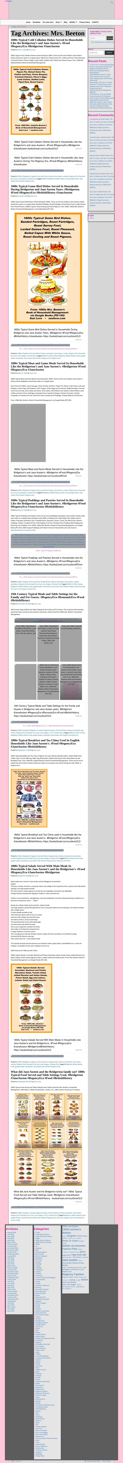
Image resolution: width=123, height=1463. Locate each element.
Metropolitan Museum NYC (74, 1267)
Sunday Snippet (40, 1426)
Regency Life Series (63, 861)
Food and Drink (42, 176)
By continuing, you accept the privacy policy (106, 42)
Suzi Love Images (20, 179)
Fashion (38, 1309)
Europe (52, 730)
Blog (65, 22)
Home (28, 22)
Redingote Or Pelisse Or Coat (73, 1269)
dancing (38, 1287)
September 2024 (13, 1277)
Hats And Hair (78, 1254)
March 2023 (11, 1307)
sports (37, 1422)
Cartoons (64, 1238)
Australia (25, 730)
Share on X (78, 148)
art (36, 1246)
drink (76, 858)
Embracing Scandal (42, 1299)
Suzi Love (93, 192)
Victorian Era (31, 179)
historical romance (67, 1257)
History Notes (40, 1336)
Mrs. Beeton (20, 181)
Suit (36, 1424)
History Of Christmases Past (45, 1338)
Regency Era (73, 176)
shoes (37, 1415)
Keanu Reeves (40, 1348)
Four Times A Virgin (42, 1315)
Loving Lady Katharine (43, 1358)
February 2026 (12, 1244)
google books (74, 179)
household (49, 353)
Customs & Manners (42, 1285)
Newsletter (36, 22)
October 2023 (12, 1297)
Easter (37, 1295)
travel (37, 1440)
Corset (37, 1281)
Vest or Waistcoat (41, 1446)
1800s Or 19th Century (50, 356)
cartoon (38, 1266)
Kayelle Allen (94, 155)
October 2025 (12, 1252)
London (65, 176)
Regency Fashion (41, 1391)
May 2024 (10, 1285)
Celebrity (38, 1268)
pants (37, 1372)
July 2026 (10, 1234)
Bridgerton (26, 176)
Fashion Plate (69, 1249)
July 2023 (10, 1303)
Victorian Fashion (41, 1450)
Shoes (84, 1279)
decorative (78, 1238)
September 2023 (13, 1299)
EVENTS (95, 22)
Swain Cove (39, 1436)
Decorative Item (40, 1291)
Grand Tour (39, 1326)
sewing (37, 1411)
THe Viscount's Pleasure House (46, 1438)
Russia (37, 1403)
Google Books (45, 582)
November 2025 (12, 1250)
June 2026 (11, 1236)
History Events (40, 1334)
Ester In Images (40, 1303)
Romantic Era (33, 584)
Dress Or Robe (40, 1293)
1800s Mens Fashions (43, 1240)
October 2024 (12, 1276)
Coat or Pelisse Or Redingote (45, 1277)
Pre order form (48, 22)
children (38, 1272)
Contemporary (40, 1279)
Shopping (38, 1417)
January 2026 (12, 1246)
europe (64, 1243)
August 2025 (11, 1256)
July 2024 (10, 1281)
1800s (20, 176)
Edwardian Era (40, 1297)
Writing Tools (39, 1456)
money (37, 1364)
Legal (37, 1352)
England (33, 176)
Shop (58, 22)
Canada (40, 730)
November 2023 (12, 1295)
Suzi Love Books (41, 1430)
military (37, 1362)
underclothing (40, 1444)
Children (38, 1273)
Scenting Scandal (41, 1407)
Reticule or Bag (40, 1395)
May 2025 (10, 1262)
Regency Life (56, 358)
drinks (62, 493)
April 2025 (10, 1264)
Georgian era (65, 1252)
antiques (64, 1236)
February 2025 (12, 1268)
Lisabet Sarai (94, 173)
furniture (38, 1319)
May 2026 (10, 1238)
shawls (78, 1280)
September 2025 (13, 1254)
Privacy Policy (84, 22)
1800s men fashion (70, 1226)
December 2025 (12, 1248)
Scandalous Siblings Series (44, 1405)
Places (37, 1379)
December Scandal (42, 1289)
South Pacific (39, 1419)
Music (37, 1368)
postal (37, 1383)
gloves (82, 1252)
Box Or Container (41, 1256)
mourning (38, 1366)
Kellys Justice (40, 1350)
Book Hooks (39, 1254)
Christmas (38, 1276)
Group (37, 1328)
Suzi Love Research (76, 1218)
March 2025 (11, 1266)
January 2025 (12, 1270)
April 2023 (10, 1305)
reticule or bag (78, 1277)
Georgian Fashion (41, 1323)
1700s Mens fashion (42, 1234)
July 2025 (10, 1258)
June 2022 (11, 1309)
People (37, 1377)
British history (59, 179)
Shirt (37, 1413)
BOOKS (72, 22)
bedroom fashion (41, 1252)
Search (90, 49)
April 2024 (10, 1287)
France (37, 1317)
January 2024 (12, 1293)
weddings (38, 1454)
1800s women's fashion (43, 1242)
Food (67, 179)
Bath (37, 1250)
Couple (37, 1283)
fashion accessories (42, 1311)
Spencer (38, 1420)
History (50, 176)
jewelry (80, 1260)
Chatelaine (39, 1270)
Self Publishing (40, 1409)
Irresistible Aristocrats (42, 1344)
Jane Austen (58, 176)
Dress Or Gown (70, 1240)
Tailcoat (79, 1284)
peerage (38, 1375)
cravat (74, 1238)
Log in (92, 218)
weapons (38, 1452)
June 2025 (11, 1260)
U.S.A (51, 733)
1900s (37, 1244)
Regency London (67, 1277)
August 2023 (11, 1301)
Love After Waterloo (42, 1356)
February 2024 (12, 1291)
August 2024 (11, 1279)
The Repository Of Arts (68, 1286)
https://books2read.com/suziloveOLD (23, 530)
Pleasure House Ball (42, 1381)
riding (37, 1397)
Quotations (14, 584)
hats (36, 1330)
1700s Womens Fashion (43, 1236)
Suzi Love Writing (41, 1434)
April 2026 (10, 1240)
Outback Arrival (40, 1370)
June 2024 (11, 1283)
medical (38, 1360)
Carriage (38, 1264)
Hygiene (38, 1342)
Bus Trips (38, 1260)
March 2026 (11, 1242)
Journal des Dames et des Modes (73, 1264)
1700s (37, 1232)
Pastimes (38, 1373)
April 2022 (10, 1311)
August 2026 (11, 1232)
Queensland (39, 1385)
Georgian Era (40, 1321)
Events (37, 1307)
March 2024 (11, 1289)
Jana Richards (95, 137)
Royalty (38, 1401)
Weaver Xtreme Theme (93, 1461)
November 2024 (12, 1273)
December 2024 (12, 1272)
